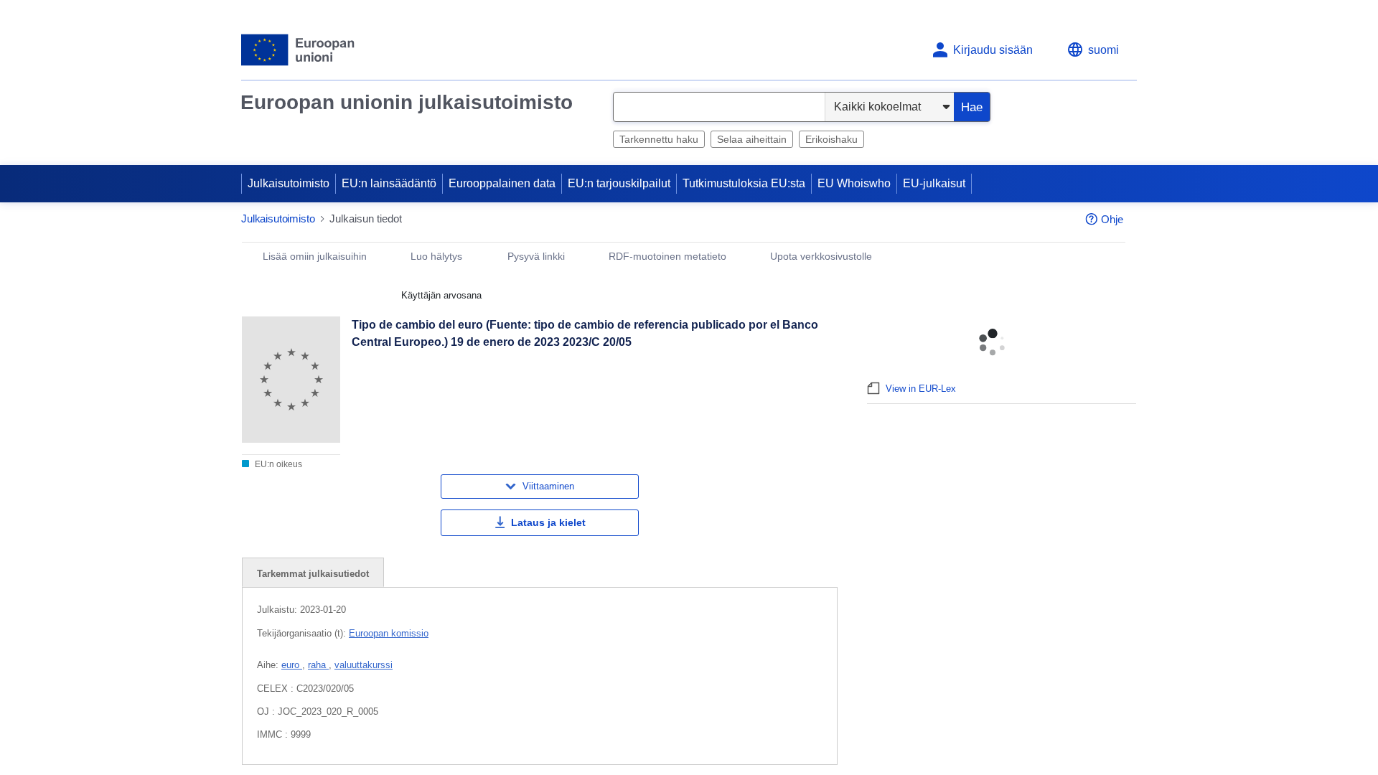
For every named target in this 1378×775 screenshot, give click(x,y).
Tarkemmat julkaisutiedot (313, 573)
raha (318, 664)
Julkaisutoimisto (288, 183)
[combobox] (719, 107)
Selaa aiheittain (752, 139)
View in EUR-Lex (921, 388)
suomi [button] (1103, 50)
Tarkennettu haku (658, 139)
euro (291, 664)
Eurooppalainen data (502, 183)
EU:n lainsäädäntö (389, 183)
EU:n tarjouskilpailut (619, 183)
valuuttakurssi (363, 664)
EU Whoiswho (854, 183)
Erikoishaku (831, 139)
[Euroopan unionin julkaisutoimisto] (298, 50)
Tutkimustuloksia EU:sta (744, 183)
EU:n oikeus (277, 464)
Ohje (1112, 219)
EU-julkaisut (934, 183)
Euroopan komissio (388, 633)
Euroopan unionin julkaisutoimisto (406, 102)
